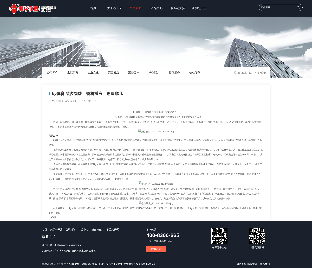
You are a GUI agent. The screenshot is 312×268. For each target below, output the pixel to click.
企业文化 (93, 72)
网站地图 (253, 263)
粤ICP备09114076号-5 (104, 263)
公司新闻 (135, 8)
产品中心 (156, 8)
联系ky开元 (198, 8)
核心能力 (154, 72)
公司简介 (52, 72)
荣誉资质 (113, 72)
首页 (93, 8)
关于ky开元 (114, 8)
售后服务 (174, 72)
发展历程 (72, 72)
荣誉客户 (133, 72)
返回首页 (241, 263)
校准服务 (194, 72)
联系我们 (156, 249)
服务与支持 (177, 8)
